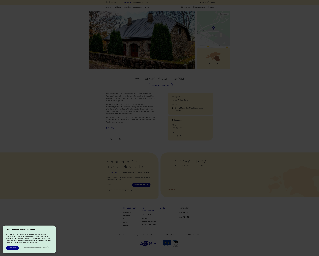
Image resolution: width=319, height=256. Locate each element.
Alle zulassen (12, 248)
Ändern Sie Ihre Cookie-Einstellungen (34, 248)
